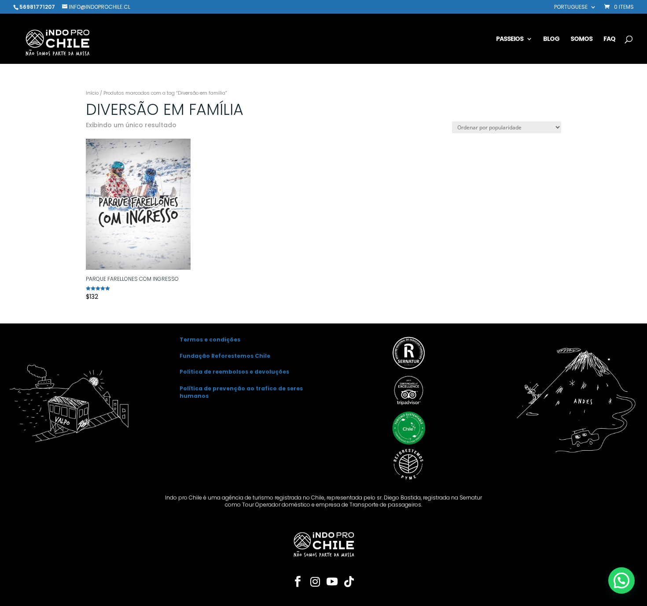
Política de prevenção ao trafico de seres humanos (241, 392)
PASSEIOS (509, 39)
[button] (621, 580)
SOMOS (581, 39)
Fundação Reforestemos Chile (225, 356)
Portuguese (571, 7)
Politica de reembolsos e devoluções (234, 371)
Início (92, 92)
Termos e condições (210, 339)
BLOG (551, 39)
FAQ (609, 39)
